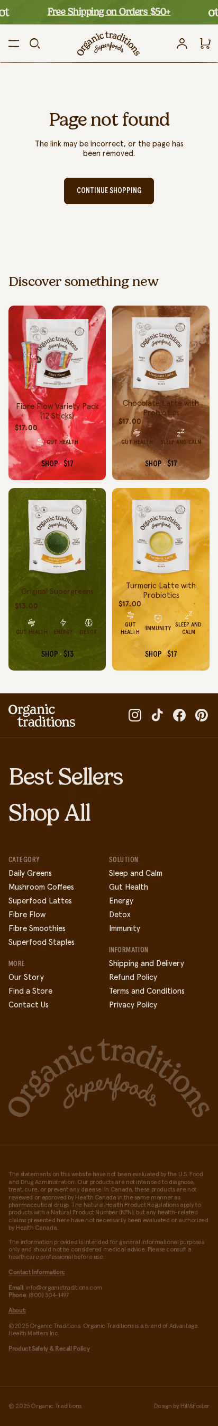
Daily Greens (30, 873)
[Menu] (14, 43)
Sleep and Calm (135, 873)
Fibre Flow (27, 915)
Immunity (124, 929)
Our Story (26, 977)
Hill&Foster (195, 1406)
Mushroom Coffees (41, 887)
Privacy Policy (133, 1005)
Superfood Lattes (40, 901)
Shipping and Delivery (146, 964)
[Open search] (35, 43)
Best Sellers (65, 776)
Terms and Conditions (147, 991)
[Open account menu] (182, 43)
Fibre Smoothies (37, 929)
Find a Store (30, 991)
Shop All (49, 813)
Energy (121, 901)
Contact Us (28, 1005)
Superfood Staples (41, 942)
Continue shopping (109, 191)
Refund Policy (133, 977)
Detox (120, 915)
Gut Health (128, 887)
